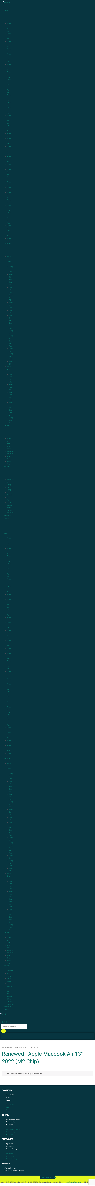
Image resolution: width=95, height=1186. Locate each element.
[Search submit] (3, 1031)
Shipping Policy (10, 1122)
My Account (9, 1144)
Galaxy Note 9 (11, 412)
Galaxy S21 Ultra (11, 269)
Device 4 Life (10, 1146)
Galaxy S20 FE (11, 297)
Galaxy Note (9, 368)
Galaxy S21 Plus (11, 277)
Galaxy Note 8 (11, 420)
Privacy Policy (10, 1124)
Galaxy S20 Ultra (11, 289)
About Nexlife (10, 1095)
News (8, 1097)
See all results (8, 1038)
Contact (8, 1100)
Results (5, 1034)
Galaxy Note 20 (11, 387)
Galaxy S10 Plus (11, 325)
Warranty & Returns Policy (13, 1119)
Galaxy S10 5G (11, 317)
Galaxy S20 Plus (11, 305)
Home (4, 1047)
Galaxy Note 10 (11, 405)
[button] (2, 522)
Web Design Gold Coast (73, 1182)
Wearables (10, 454)
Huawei (9, 459)
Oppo (8, 456)
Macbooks (10, 451)
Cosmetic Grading (11, 1149)
